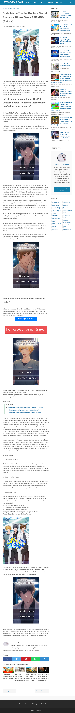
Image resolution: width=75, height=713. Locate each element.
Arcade (56, 208)
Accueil (21, 704)
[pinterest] (26, 659)
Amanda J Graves (62, 165)
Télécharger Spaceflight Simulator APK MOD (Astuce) (23, 410)
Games (35, 2)
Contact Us (44, 704)
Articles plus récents (9, 691)
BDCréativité (56, 224)
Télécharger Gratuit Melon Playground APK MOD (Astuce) (24, 412)
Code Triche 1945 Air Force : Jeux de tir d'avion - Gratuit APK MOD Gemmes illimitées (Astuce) (61, 121)
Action (55, 202)
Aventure (56, 218)
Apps (55, 205)
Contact (50, 2)
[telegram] (44, 659)
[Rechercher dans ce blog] (71, 2)
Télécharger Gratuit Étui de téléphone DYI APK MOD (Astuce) (25, 407)
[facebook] (7, 659)
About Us (59, 2)
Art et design (56, 210)
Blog (42, 2)
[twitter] (16, 659)
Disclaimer (27, 704)
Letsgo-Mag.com (13, 2)
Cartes (66, 202)
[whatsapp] (35, 659)
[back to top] (71, 709)
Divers (66, 208)
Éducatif (67, 229)
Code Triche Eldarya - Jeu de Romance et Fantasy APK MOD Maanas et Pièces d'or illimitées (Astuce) (61, 78)
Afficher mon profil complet (62, 190)
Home (28, 2)
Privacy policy (36, 704)
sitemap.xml (52, 704)
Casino (66, 205)
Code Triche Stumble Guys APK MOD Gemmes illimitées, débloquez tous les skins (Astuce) (61, 106)
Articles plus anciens (42, 691)
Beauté (55, 226)
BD (54, 221)
